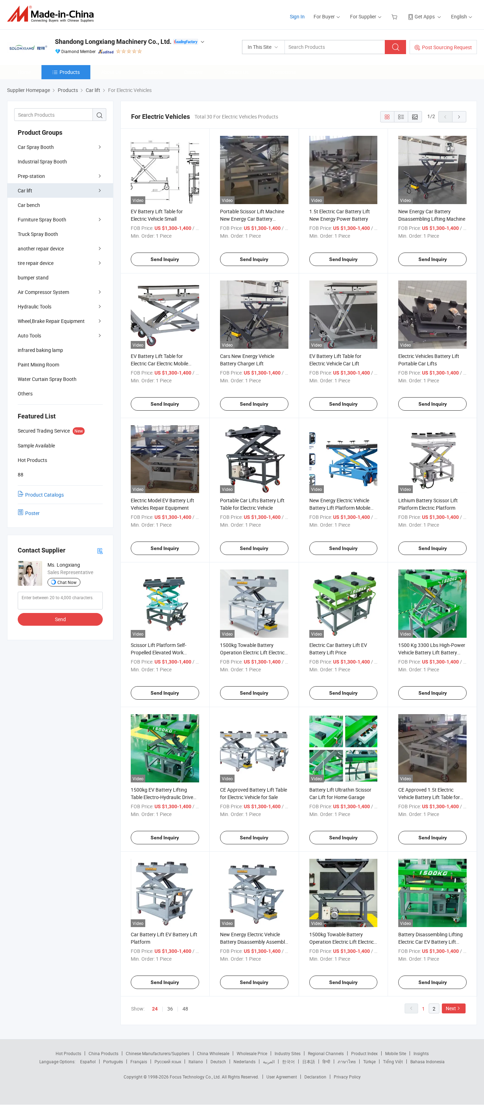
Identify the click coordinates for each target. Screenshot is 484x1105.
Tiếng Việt (393, 1061)
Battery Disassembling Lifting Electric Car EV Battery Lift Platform (430, 942)
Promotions (283, 72)
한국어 (288, 1061)
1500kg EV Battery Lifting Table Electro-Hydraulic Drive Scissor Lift (162, 797)
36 (170, 1008)
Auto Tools (29, 335)
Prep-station (31, 176)
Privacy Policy (347, 1077)
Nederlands (244, 1061)
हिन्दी (326, 1061)
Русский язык (167, 1061)
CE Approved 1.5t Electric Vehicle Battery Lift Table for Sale (429, 797)
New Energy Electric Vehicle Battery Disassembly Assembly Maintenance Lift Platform (253, 942)
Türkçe (369, 1061)
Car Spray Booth (36, 147)
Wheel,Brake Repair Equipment (51, 321)
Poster (32, 513)
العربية (269, 1061)
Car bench (29, 205)
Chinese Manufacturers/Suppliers (158, 1053)
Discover (193, 72)
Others (25, 393)
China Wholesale (213, 1053)
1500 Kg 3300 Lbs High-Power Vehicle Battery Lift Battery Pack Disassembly (431, 652)
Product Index (364, 1053)
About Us (111, 72)
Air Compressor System (43, 292)
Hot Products (68, 1053)
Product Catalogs (44, 494)
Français (138, 1061)
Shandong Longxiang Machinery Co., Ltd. (113, 41)
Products (70, 72)
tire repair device (36, 263)
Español (88, 1061)
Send (60, 619)
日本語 (308, 1061)
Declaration (315, 1077)
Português (113, 1061)
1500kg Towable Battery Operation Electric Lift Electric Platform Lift (252, 652)
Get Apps (424, 16)
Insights (421, 1053)
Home (24, 72)
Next (451, 1008)
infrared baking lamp (40, 350)
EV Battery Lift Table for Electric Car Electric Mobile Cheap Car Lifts (159, 363)
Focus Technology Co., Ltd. (196, 1077)
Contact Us (236, 72)
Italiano (195, 1061)
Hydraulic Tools (34, 306)
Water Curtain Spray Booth (47, 379)
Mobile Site (395, 1053)
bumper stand (33, 277)
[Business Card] (100, 550)
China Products (103, 1053)
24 (155, 1009)
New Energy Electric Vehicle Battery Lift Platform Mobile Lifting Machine (339, 508)
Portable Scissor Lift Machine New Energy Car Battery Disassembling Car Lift (252, 219)
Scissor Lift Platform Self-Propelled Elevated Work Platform (158, 652)
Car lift (25, 190)
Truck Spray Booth (38, 234)
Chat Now (67, 582)
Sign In (297, 16)
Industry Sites (287, 1053)
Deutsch (218, 1061)
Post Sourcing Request (447, 47)
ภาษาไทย (347, 1061)
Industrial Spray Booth (42, 161)
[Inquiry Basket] (395, 16)
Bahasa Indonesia (427, 1061)
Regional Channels (326, 1053)
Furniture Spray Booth (42, 219)
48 (185, 1008)
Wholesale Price (252, 1053)
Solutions (152, 72)
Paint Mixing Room (38, 364)
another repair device (41, 248)
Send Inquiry (165, 259)
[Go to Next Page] (459, 116)
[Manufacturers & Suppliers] (52, 14)
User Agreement (281, 1077)
